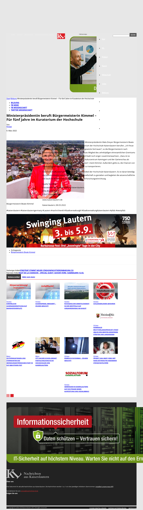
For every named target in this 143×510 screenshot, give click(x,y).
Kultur (104, 120)
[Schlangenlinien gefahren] (105, 299)
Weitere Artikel (14, 277)
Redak (9, 127)
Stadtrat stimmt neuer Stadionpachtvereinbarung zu (47, 270)
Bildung (14, 99)
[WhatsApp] (34, 134)
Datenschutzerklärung (44, 34)
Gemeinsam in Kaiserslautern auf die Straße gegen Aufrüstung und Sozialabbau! (76, 389)
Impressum (29, 34)
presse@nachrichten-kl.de (29, 491)
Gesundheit (107, 111)
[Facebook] (10, 134)
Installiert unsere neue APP (104, 487)
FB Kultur (95, 356)
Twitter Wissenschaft (21, 110)
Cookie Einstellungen (97, 508)
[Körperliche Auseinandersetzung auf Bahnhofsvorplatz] (18, 299)
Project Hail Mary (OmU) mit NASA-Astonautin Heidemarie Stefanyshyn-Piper (105, 360)
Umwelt (105, 102)
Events (19, 34)
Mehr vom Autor (28, 277)
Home (13, 34)
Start (8, 99)
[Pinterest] (26, 134)
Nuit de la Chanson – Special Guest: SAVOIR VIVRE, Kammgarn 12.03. (51, 273)
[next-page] (12, 395)
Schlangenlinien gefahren (104, 304)
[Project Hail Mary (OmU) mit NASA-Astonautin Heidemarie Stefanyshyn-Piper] (105, 353)
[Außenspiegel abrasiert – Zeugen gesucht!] (47, 299)
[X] (18, 134)
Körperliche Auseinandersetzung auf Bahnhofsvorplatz (16, 306)
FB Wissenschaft (19, 107)
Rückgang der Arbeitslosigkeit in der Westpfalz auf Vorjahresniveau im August (76, 306)
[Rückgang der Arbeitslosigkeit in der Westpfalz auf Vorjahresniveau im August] (76, 299)
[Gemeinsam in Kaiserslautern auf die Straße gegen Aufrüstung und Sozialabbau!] (76, 382)
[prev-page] (8, 395)
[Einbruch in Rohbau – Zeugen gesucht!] (76, 353)
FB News (15, 105)
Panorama (106, 128)
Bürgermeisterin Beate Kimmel (23, 252)
